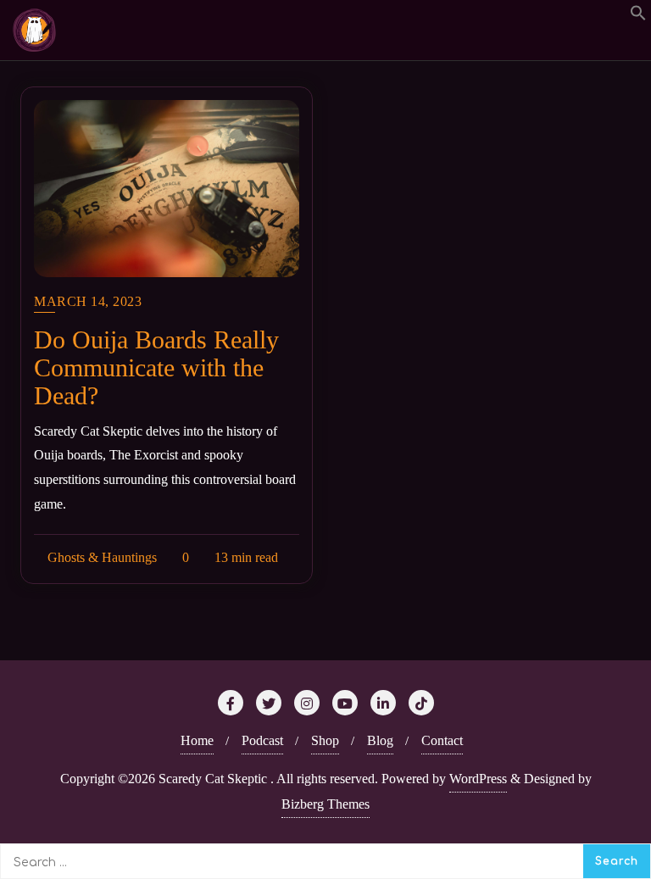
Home (197, 740)
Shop (325, 740)
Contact (442, 740)
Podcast (262, 740)
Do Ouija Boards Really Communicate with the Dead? (156, 367)
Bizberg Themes (325, 804)
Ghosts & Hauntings (100, 557)
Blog (380, 740)
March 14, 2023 (88, 301)
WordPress (478, 778)
